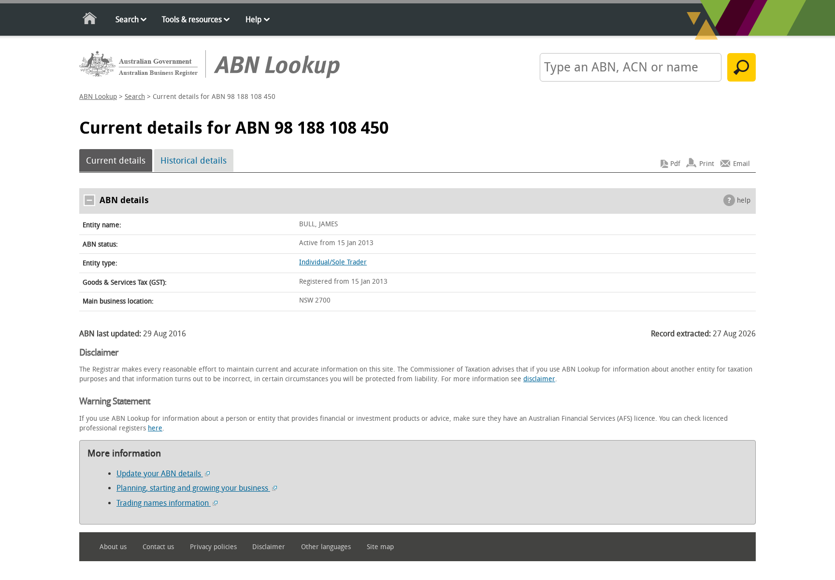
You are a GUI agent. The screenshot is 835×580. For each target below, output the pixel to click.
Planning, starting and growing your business (193, 488)
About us (113, 547)
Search (127, 19)
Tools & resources (192, 19)
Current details (115, 160)
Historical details (193, 160)
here (155, 428)
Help (253, 19)
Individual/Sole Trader (333, 262)
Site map (380, 547)
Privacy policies (213, 547)
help (743, 200)
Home (90, 20)
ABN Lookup (98, 97)
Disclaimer (268, 547)
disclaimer (539, 379)
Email (741, 164)
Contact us (158, 547)
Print (706, 164)
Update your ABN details (159, 473)
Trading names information (163, 503)
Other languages (326, 547)
